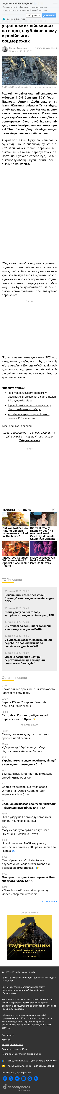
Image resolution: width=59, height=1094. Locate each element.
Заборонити (33, 15)
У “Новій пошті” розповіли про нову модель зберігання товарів (25, 891)
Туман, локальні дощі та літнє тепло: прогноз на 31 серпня (26, 735)
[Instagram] (23, 1078)
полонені (26, 425)
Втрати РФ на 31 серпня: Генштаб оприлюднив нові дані (24, 702)
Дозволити (49, 15)
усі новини (48, 901)
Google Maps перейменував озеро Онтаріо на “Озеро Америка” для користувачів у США (24, 789)
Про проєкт (8, 1035)
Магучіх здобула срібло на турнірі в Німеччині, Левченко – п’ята (25, 830)
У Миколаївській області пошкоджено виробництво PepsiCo (27, 774)
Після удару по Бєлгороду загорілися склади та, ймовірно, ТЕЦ (26, 817)
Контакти (6, 1039)
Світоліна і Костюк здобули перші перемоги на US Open (25, 716)
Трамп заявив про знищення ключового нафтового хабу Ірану (28, 689)
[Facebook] (5, 1078)
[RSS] (36, 1078)
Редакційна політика (12, 1044)
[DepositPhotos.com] (16, 1088)
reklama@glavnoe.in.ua (19, 1066)
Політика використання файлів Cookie (21, 1054)
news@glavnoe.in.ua (18, 1060)
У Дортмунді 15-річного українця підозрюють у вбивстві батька (23, 748)
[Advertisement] (29, 328)
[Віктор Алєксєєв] (5, 51)
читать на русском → (46, 48)
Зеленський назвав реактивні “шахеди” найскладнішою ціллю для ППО (29, 804)
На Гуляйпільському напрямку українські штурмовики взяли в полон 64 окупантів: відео (32, 396)
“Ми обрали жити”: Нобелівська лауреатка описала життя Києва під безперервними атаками (26, 862)
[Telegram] (17, 1078)
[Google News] (29, 1078)
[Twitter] (11, 1078)
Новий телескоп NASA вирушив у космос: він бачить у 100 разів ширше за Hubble (29, 845)
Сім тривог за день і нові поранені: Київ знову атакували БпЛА (28, 877)
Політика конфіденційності (15, 1049)
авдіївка (14, 425)
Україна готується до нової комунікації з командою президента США (29, 761)
